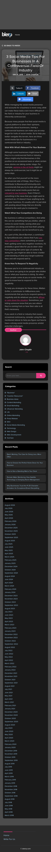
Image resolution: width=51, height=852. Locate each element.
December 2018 (11, 786)
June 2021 (9, 692)
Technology (11, 428)
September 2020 (11, 721)
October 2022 (10, 640)
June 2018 (9, 805)
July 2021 (8, 689)
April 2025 (9, 553)
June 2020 (9, 731)
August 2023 (10, 608)
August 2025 (10, 540)
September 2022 (11, 644)
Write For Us (9, 839)
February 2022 (10, 666)
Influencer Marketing (15, 408)
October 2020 (10, 718)
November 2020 (11, 715)
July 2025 (8, 544)
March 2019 (9, 776)
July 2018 (8, 802)
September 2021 (11, 682)
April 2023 (9, 621)
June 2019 (9, 770)
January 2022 (10, 669)
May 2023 (9, 618)
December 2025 (11, 527)
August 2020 (10, 724)
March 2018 (9, 815)
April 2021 (9, 699)
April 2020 (9, 737)
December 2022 (11, 634)
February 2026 (10, 521)
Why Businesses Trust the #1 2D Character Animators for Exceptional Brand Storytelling (23, 486)
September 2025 (11, 537)
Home (17, 34)
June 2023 (9, 615)
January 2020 (10, 747)
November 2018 (11, 789)
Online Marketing (13, 415)
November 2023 (11, 598)
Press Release (12, 418)
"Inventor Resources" (15, 396)
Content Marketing (14, 402)
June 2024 (9, 579)
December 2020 (11, 712)
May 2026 (9, 514)
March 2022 (9, 663)
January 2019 (10, 783)
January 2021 (10, 708)
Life (8, 412)
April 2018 (9, 812)
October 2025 (10, 534)
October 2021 (10, 679)
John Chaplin (25, 349)
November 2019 (11, 753)
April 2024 (9, 582)
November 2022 (11, 637)
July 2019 (8, 766)
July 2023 (8, 611)
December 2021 (11, 673)
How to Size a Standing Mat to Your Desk (22, 471)
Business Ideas (12, 399)
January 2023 (10, 631)
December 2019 (11, 750)
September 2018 (11, 796)
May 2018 (8, 808)
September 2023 (11, 605)
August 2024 (10, 576)
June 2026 (9, 511)
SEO (8, 421)
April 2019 (9, 773)
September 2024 (11, 573)
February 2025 (10, 560)
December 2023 (11, 595)
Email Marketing (13, 405)
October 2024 (10, 569)
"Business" (11, 392)
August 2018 (9, 799)
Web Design (11, 431)
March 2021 (9, 702)
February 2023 (10, 628)
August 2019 (9, 763)
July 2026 (8, 508)
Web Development (14, 434)
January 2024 (10, 592)
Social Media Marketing (16, 425)
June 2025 (9, 547)
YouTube (10, 438)
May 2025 (9, 550)
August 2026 (10, 505)
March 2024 (9, 585)
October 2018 (10, 792)
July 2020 (8, 728)
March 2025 (9, 556)
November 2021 (11, 676)
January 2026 (10, 524)
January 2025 (10, 563)
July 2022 (8, 650)
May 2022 (9, 657)
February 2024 (10, 589)
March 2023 (9, 624)
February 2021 (10, 705)
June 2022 (9, 653)
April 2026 (9, 518)
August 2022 (10, 647)
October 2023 (10, 602)
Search (8, 366)
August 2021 (9, 686)
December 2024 (11, 566)
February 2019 (10, 779)
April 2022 (9, 660)
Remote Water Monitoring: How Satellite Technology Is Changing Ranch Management (23, 478)
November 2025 (11, 531)
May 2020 (9, 734)
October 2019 (10, 757)
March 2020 (9, 741)
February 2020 (10, 744)
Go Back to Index (11, 46)
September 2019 (11, 760)
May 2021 (8, 695)
